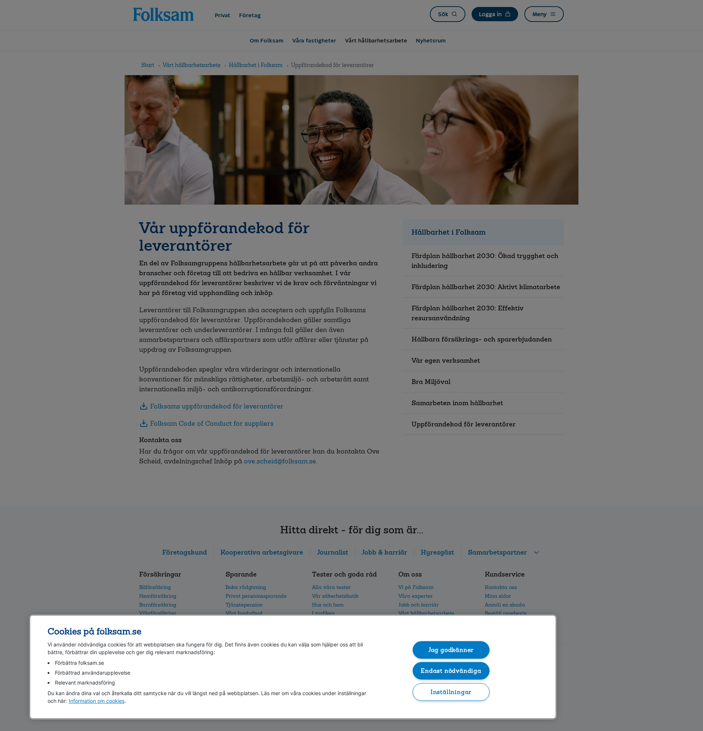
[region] (293, 667)
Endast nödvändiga (451, 671)
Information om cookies (96, 701)
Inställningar (451, 691)
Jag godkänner (451, 649)
